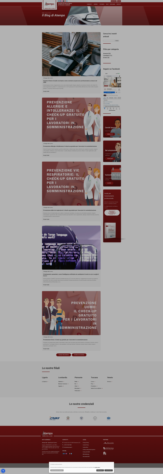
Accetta (109, 470)
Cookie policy (97, 467)
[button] (3, 471)
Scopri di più (57, 470)
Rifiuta (100, 470)
